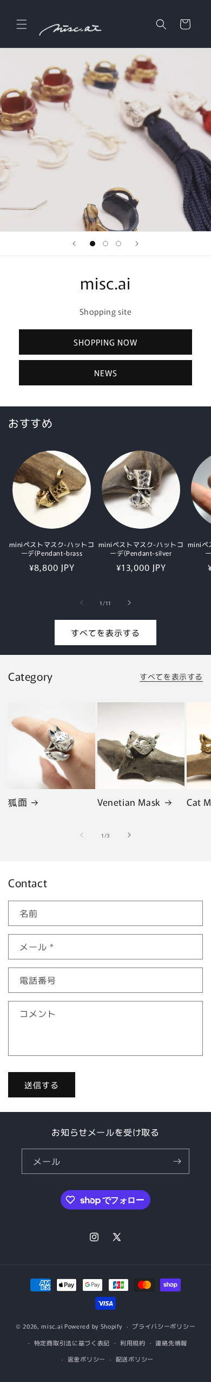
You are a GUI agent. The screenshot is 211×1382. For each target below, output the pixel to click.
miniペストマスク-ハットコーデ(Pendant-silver (141, 548)
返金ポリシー (87, 1359)
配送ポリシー (135, 1359)
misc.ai (52, 1326)
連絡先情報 (171, 1342)
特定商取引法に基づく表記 (72, 1342)
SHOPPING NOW (105, 342)
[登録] (177, 1161)
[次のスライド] (137, 243)
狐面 (17, 802)
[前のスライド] (74, 243)
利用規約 (133, 1342)
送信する (41, 1084)
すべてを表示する (105, 632)
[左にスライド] (82, 602)
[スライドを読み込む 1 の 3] (92, 243)
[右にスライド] (129, 602)
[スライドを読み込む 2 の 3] (105, 243)
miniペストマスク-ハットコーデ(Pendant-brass (52, 548)
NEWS (105, 372)
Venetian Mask (129, 802)
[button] (22, 24)
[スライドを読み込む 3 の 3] (118, 243)
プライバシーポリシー (163, 1326)
